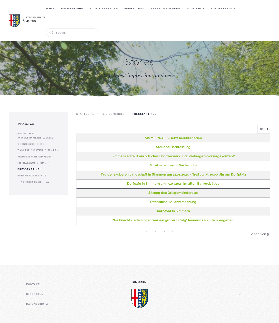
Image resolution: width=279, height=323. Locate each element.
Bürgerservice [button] (223, 8)
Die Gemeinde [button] (72, 8)
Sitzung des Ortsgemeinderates (173, 193)
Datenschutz (37, 304)
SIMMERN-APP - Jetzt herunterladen (173, 138)
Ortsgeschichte (31, 144)
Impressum (35, 294)
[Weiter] (181, 231)
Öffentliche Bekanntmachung (173, 202)
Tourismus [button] (195, 8)
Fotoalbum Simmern (34, 163)
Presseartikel (29, 169)
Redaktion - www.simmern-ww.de (35, 135)
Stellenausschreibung (173, 147)
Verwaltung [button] (134, 8)
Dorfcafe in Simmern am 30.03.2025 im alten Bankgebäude (173, 184)
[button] (241, 294)
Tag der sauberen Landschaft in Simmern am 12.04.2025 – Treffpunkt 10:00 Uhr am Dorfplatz (173, 174)
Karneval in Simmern (173, 211)
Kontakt (33, 284)
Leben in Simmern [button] (165, 8)
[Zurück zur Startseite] (27, 20)
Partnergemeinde (32, 175)
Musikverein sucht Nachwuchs (173, 165)
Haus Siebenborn (104, 8)
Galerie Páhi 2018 (35, 182)
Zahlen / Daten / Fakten (38, 150)
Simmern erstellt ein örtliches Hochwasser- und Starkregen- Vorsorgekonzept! (173, 156)
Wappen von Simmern (34, 156)
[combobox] (72, 32)
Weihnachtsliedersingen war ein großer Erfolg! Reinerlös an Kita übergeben (173, 220)
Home (50, 8)
